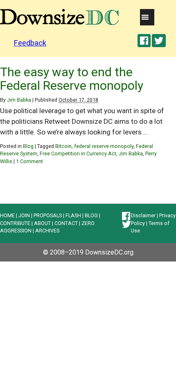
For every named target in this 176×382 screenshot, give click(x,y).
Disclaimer (143, 215)
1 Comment (29, 161)
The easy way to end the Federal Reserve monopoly (71, 79)
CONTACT (66, 223)
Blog (28, 146)
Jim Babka (19, 100)
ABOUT (42, 223)
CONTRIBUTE (15, 223)
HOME (7, 215)
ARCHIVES (47, 230)
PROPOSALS (48, 215)
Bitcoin (63, 146)
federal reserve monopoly (103, 146)
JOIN (24, 215)
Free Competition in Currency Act (78, 153)
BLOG (91, 215)
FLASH (73, 215)
